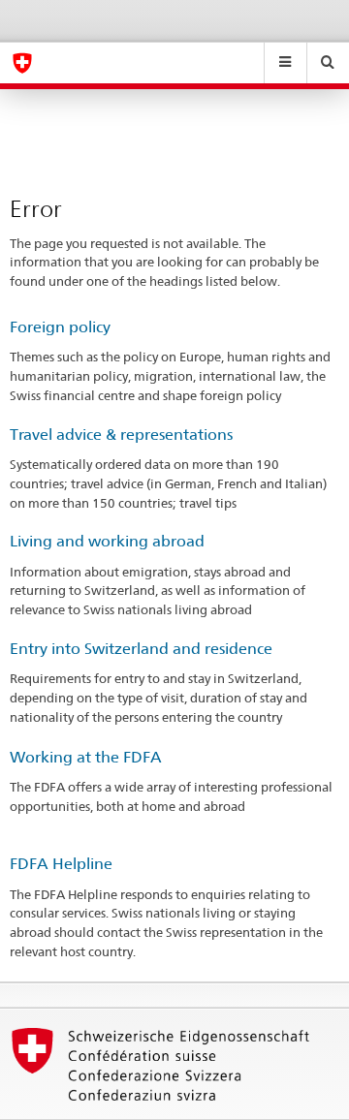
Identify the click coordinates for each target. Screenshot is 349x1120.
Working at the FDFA (86, 757)
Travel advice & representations (121, 434)
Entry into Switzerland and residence (141, 648)
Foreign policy (60, 327)
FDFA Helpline (61, 864)
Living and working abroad (107, 541)
